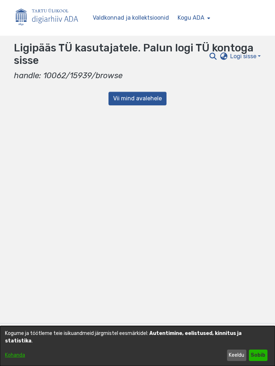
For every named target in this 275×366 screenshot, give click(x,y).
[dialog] (137, 346)
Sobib (258, 355)
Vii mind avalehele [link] (137, 98)
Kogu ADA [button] (191, 17)
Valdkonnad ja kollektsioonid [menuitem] (131, 17)
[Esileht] (50, 18)
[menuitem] (193, 18)
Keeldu (236, 355)
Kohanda (15, 355)
